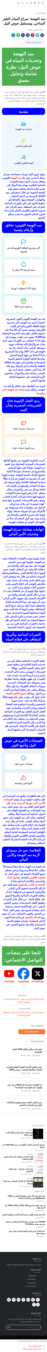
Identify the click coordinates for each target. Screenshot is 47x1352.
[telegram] (38, 1300)
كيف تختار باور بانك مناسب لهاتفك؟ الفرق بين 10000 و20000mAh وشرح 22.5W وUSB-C (26, 1197)
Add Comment (30, 1032)
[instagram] (39, 3)
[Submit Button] (9, 1327)
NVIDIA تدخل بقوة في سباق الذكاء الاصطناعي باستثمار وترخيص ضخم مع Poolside (25, 1223)
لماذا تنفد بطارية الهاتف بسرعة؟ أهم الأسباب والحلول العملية (24, 1214)
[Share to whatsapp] (18, 35)
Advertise (32, 1276)
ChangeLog (31, 1283)
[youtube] (18, 1300)
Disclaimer (31, 1279)
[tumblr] (33, 1300)
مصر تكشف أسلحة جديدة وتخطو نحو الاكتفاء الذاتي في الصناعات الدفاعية (24, 1103)
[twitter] (35, 3)
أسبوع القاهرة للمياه (16, 693)
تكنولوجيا (30, 1130)
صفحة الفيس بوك (35, 1345)
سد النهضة (16, 177)
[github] (34, 1304)
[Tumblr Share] (23, 35)
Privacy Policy (30, 1286)
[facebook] (42, 3)
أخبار (43, 1142)
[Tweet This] (37, 35)
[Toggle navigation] (18, 3)
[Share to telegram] (13, 35)
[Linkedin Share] (28, 35)
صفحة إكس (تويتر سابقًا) (32, 1348)
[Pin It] (32, 35)
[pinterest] (23, 1300)
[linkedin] (31, 3)
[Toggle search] (22, 3)
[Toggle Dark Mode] (27, 3)
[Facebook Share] (42, 35)
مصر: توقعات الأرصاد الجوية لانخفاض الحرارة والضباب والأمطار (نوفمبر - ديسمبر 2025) (24, 1068)
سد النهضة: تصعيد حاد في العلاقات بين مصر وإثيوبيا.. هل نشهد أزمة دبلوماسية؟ (24, 1086)
